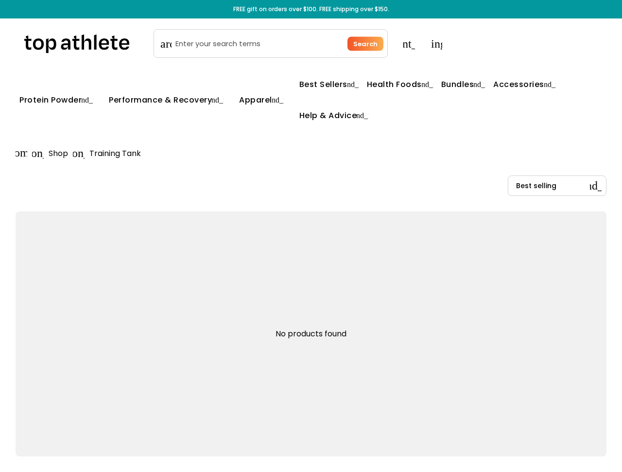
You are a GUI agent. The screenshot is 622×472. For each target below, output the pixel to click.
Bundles (463, 84)
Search (365, 43)
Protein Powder (56, 99)
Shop (58, 153)
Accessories (524, 84)
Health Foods (400, 84)
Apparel (261, 99)
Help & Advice (334, 115)
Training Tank (115, 153)
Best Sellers (329, 84)
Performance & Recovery (166, 99)
